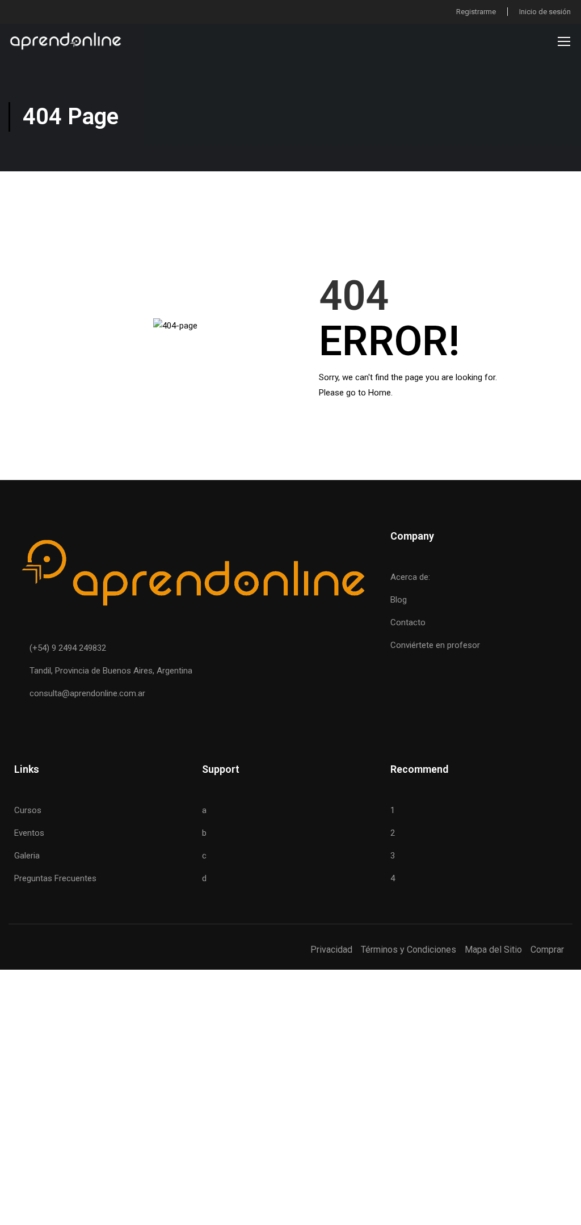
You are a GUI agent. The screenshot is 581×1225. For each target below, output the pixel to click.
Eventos (29, 833)
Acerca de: (410, 577)
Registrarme (476, 11)
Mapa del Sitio (493, 949)
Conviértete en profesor (435, 645)
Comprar (547, 949)
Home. (380, 393)
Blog (398, 600)
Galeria (27, 856)
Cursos (27, 810)
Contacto (408, 622)
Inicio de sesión (545, 11)
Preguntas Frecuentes (55, 878)
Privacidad (331, 949)
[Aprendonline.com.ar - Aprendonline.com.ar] (65, 40)
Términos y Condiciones (408, 949)
